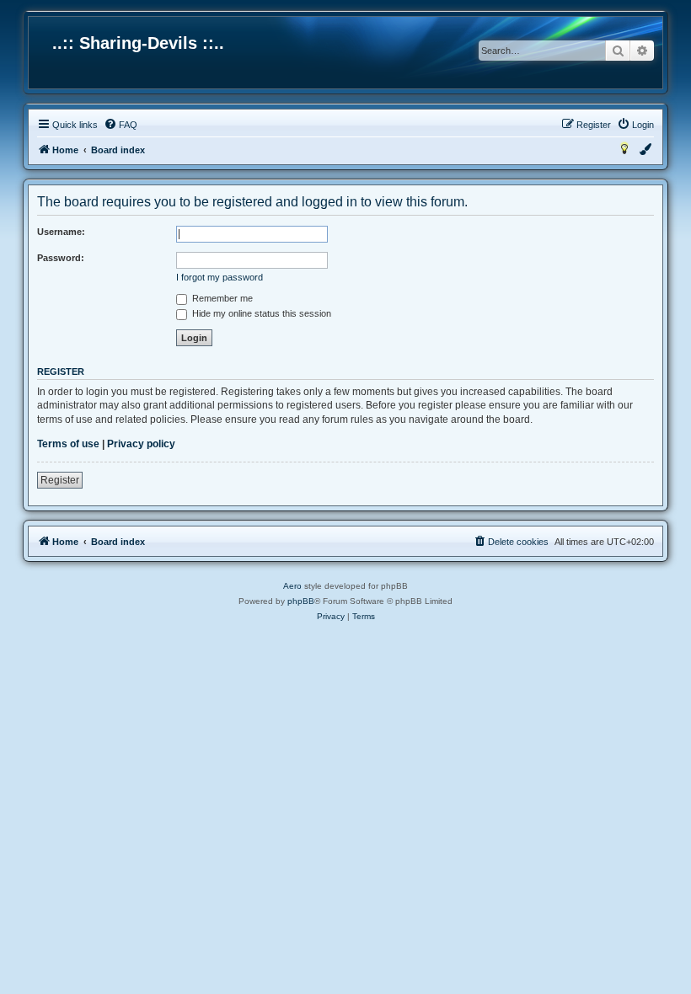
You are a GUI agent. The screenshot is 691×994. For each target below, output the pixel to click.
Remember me (221, 298)
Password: (60, 258)
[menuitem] (120, 125)
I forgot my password (219, 277)
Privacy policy (141, 444)
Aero (292, 586)
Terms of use (68, 444)
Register (59, 480)
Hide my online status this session (260, 313)
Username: (61, 232)
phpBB (300, 601)
